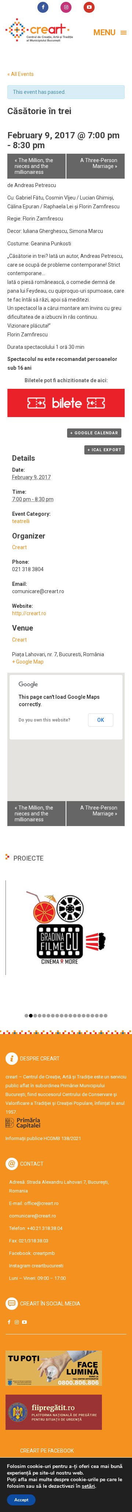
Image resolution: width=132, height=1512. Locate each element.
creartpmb (44, 1253)
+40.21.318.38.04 (44, 1228)
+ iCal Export (104, 450)
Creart (19, 547)
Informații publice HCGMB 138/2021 (43, 1138)
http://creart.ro (29, 613)
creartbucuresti (47, 1265)
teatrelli (21, 521)
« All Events (20, 74)
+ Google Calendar (94, 433)
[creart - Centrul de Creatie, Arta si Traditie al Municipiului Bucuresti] (36, 30)
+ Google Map (28, 662)
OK (100, 720)
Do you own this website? (44, 720)
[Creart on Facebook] (9, 1322)
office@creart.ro (41, 1203)
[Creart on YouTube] (24, 1322)
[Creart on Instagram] (16, 1322)
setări (88, 1486)
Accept (21, 1500)
